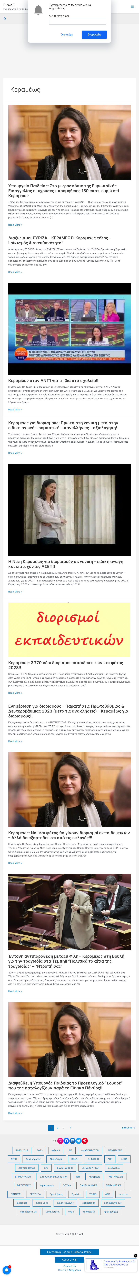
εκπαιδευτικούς (113, 1202)
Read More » (15, 225)
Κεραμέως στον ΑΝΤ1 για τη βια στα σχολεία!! (53, 380)
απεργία (123, 1194)
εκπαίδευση (88, 1202)
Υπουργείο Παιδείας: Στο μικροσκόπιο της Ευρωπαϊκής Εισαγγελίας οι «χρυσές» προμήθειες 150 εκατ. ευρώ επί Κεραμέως (63, 190)
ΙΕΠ (78, 1176)
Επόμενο (129, 1127)
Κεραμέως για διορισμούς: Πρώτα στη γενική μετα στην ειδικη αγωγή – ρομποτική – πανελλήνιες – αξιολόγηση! (63, 425)
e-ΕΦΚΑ (56, 1150)
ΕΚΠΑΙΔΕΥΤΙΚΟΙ (90, 1167)
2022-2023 (22, 1150)
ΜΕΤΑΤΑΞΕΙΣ (24, 1185)
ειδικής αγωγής (65, 1202)
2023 (40, 1150)
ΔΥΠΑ (124, 1159)
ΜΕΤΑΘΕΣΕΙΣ (116, 1176)
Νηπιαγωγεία (47, 1185)
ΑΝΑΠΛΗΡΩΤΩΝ (90, 1150)
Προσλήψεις (56, 1194)
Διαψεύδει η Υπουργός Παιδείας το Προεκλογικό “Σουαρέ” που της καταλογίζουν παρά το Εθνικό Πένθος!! (65, 1085)
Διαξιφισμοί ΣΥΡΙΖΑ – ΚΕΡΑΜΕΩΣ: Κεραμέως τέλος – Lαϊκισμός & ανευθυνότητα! (59, 240)
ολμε (71, 1211)
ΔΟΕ (110, 1159)
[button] (4, 18)
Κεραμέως (94, 1176)
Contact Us (69, 1266)
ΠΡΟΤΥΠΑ (35, 1194)
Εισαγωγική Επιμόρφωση (53, 1176)
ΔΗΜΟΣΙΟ (93, 1159)
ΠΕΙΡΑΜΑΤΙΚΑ (113, 1185)
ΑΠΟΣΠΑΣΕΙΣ (115, 1150)
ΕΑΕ (46, 1167)
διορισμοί (22, 1202)
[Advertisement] (69, 49)
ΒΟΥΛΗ (75, 1159)
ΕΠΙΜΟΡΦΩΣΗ (23, 1176)
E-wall (9, 5)
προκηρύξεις (111, 1211)
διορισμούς (42, 1202)
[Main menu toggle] (132, 6)
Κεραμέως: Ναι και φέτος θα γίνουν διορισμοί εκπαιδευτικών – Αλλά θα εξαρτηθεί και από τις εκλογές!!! (69, 835)
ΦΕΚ (107, 1194)
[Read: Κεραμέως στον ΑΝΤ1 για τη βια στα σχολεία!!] (69, 328)
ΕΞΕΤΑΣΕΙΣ (114, 1167)
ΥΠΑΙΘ (92, 1194)
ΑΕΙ (70, 1150)
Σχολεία (76, 1194)
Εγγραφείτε (94, 34)
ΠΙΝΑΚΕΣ (16, 1194)
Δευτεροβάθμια (26, 1167)
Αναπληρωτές (33, 1159)
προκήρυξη (89, 1211)
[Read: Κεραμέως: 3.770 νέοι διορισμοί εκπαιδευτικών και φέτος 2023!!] (69, 629)
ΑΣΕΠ (14, 1159)
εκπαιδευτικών (28, 1211)
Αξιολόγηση (56, 1159)
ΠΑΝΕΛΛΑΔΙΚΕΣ (88, 1185)
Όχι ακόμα (67, 34)
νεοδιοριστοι (52, 1211)
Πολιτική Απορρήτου (69, 1270)
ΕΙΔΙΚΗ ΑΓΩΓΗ (65, 1167)
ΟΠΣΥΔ (67, 1185)
